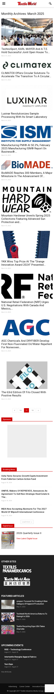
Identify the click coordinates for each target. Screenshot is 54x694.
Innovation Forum (38, 686)
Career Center (24, 686)
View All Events (6, 672)
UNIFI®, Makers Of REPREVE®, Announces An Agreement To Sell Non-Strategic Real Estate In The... (25, 493)
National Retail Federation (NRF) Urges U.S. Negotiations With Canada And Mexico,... (25, 305)
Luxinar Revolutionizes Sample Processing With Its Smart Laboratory (24, 115)
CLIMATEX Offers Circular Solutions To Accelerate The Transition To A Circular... (26, 74)
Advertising (13, 686)
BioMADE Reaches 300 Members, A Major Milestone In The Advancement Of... (26, 174)
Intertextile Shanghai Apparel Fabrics (20, 657)
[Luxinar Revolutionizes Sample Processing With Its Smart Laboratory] (27, 97)
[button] (50, 3)
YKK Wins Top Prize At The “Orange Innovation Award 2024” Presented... (23, 263)
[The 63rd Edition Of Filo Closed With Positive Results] (27, 372)
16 (32, 410)
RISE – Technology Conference (17, 649)
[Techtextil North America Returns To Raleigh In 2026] (7, 617)
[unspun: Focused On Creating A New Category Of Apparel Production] (7, 604)
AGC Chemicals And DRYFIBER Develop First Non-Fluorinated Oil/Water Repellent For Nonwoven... (26, 344)
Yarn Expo (8, 664)
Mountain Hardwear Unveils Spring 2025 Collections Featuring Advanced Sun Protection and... (25, 219)
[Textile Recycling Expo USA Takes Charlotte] (7, 629)
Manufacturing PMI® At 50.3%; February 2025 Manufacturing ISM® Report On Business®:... (25, 148)
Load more (26, 522)
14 (20, 410)
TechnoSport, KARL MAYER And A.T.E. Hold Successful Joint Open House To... (25, 50)
